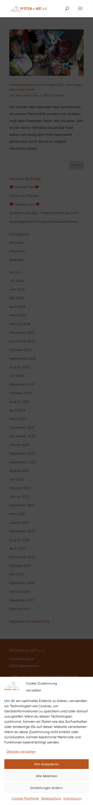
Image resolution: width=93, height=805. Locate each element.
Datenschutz (51, 798)
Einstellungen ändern (46, 788)
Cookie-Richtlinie (25, 798)
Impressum (72, 798)
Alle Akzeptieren (46, 764)
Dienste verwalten (21, 751)
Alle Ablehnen (46, 776)
